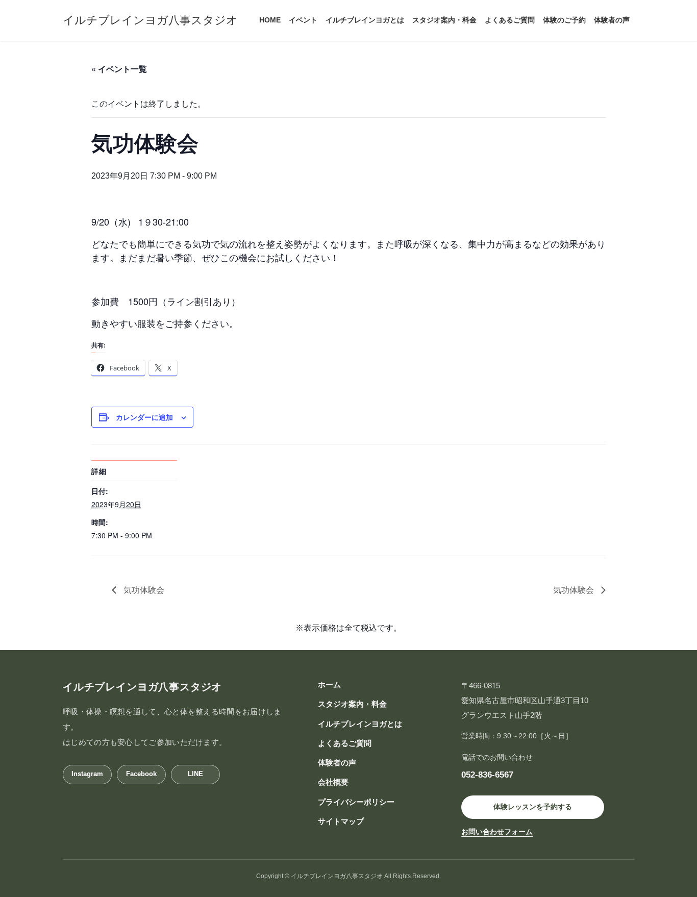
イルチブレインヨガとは (360, 723)
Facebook (141, 774)
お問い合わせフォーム (497, 832)
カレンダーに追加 (144, 417)
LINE (195, 774)
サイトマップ (341, 821)
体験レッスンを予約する (532, 807)
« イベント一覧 (119, 68)
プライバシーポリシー (356, 802)
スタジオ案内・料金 (352, 704)
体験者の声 (337, 762)
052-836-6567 (487, 774)
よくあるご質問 (344, 743)
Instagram (87, 774)
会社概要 (333, 782)
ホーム (329, 684)
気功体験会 (142, 589)
